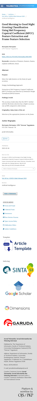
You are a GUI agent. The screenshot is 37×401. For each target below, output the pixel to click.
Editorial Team (10, 209)
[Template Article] (18, 253)
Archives (11, 14)
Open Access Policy (11, 221)
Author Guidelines (10, 229)
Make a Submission (10, 193)
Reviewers (8, 213)
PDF (6, 138)
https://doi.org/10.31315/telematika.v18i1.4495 (17, 57)
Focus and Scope (10, 206)
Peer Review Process (11, 217)
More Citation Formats (10, 169)
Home (4, 14)
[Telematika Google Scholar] (18, 300)
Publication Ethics (10, 225)
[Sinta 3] (18, 276)
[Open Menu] (2, 6)
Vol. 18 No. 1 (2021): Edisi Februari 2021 (13, 16)
